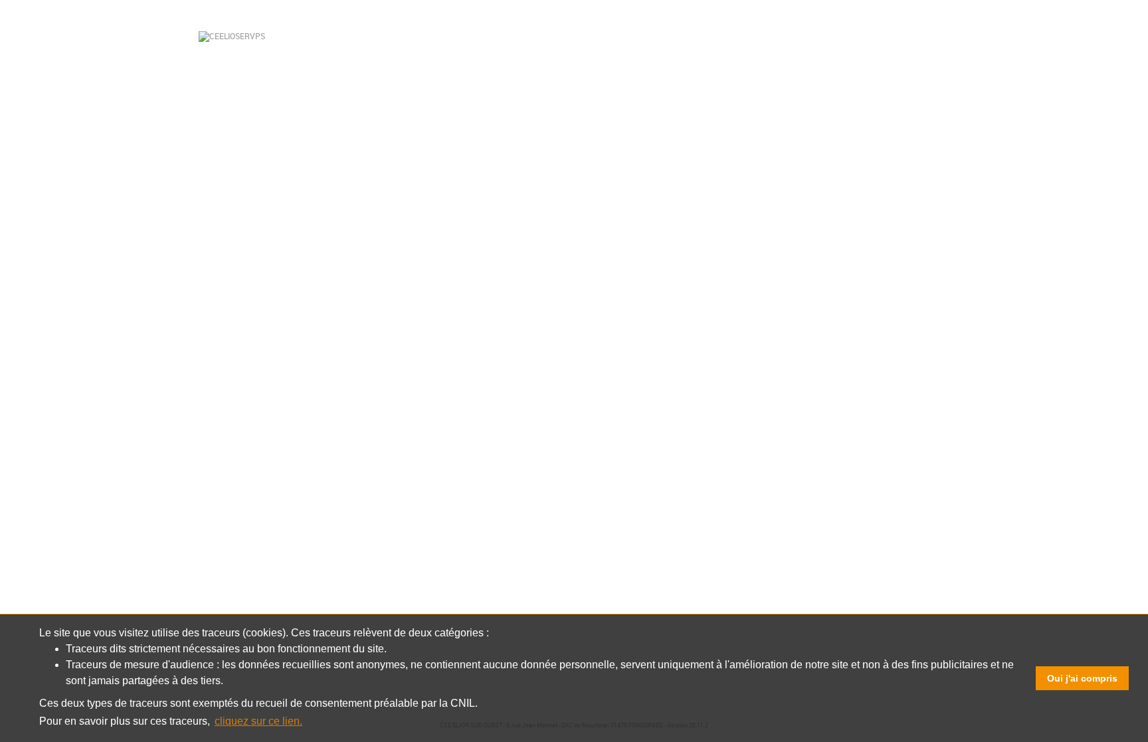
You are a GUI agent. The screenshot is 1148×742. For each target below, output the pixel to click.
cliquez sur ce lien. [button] (258, 721)
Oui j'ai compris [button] (1082, 678)
